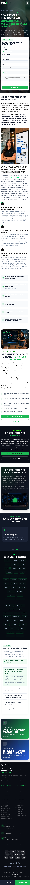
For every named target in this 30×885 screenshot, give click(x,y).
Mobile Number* (6, 54)
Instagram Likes (5, 816)
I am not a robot (7, 83)
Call (7, 882)
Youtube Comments (6, 795)
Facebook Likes (19, 811)
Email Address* (5, 59)
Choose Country (6, 69)
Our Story (16, 421)
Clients (9, 866)
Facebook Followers (20, 813)
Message (4, 75)
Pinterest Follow (6, 808)
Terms (13, 866)
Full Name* (4, 49)
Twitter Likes (4, 799)
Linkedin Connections (7, 814)
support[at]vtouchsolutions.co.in (11, 839)
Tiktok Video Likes (19, 791)
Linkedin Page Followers (7, 811)
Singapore (17, 857)
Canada (7, 854)
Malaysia (23, 857)
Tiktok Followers (19, 793)
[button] (13, 549)
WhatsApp (23, 882)
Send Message (14, 87)
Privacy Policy (19, 866)
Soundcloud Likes (20, 799)
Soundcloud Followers (7, 806)
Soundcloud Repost (20, 795)
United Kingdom (21, 851)
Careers (5, 866)
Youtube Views (5, 789)
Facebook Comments (20, 815)
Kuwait (6, 857)
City (3, 64)
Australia (11, 857)
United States (12, 851)
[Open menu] (27, 3)
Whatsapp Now (15, 458)
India (7, 851)
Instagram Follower (6, 818)
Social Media (9, 10)
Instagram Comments (21, 805)
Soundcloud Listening (21, 797)
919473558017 (7, 833)
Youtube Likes (5, 793)
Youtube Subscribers (7, 791)
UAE (12, 854)
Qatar (23, 854)
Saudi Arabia (17, 854)
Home (2, 10)
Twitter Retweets (6, 797)
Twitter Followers (20, 789)
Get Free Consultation (16, 416)
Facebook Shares (19, 809)
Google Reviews (19, 807)
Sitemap (24, 866)
